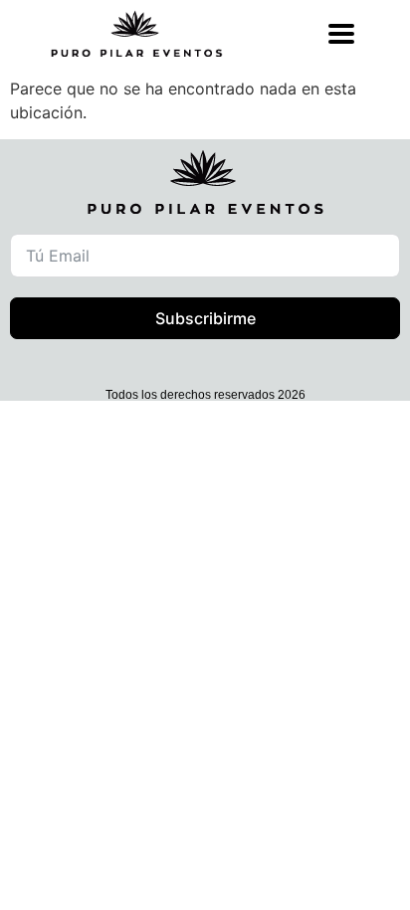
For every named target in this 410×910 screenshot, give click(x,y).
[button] (232, 866)
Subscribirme (205, 318)
